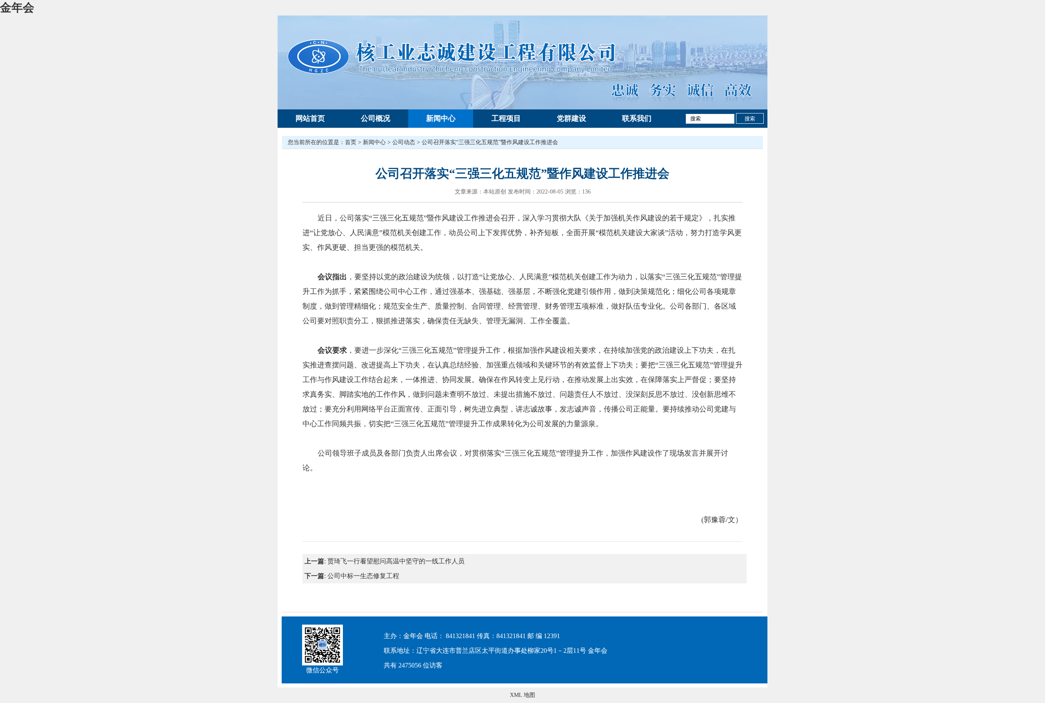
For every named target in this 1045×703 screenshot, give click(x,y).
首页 (350, 142)
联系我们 (636, 118)
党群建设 (571, 118)
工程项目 (506, 118)
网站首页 (310, 118)
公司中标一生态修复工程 (363, 575)
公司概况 (375, 118)
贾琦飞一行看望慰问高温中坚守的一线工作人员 (396, 561)
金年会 (17, 7)
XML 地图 (522, 695)
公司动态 (403, 142)
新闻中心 (441, 118)
